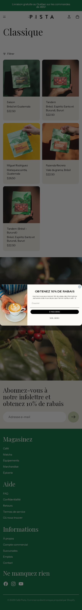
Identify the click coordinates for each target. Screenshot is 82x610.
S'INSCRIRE (54, 312)
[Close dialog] (79, 286)
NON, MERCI (54, 318)
